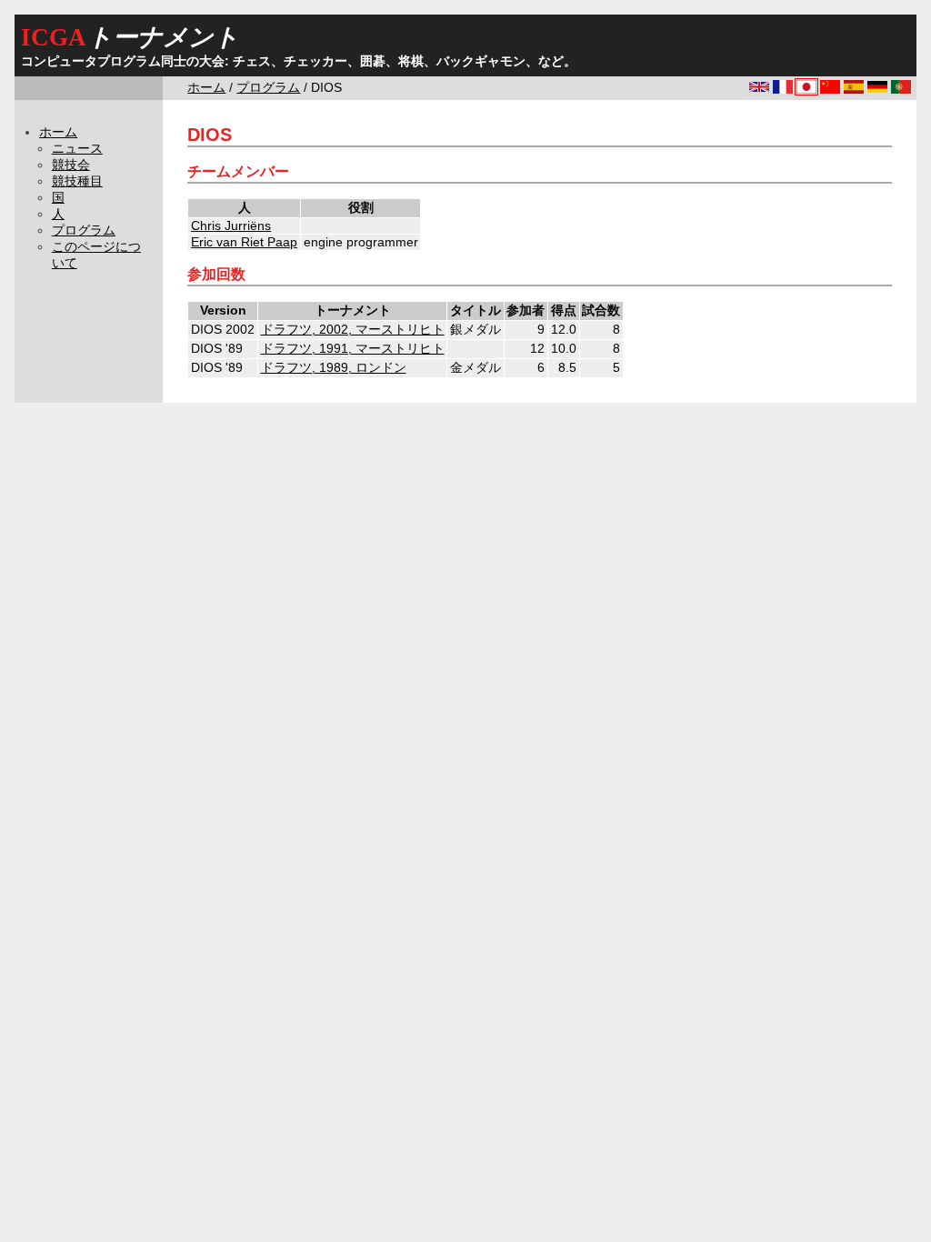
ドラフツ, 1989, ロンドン (333, 368)
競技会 (71, 165)
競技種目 (77, 181)
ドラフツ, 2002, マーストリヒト (353, 329)
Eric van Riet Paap (244, 242)
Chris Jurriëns (231, 226)
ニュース (77, 148)
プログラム (268, 88)
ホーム (206, 88)
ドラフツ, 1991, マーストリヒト (353, 349)
